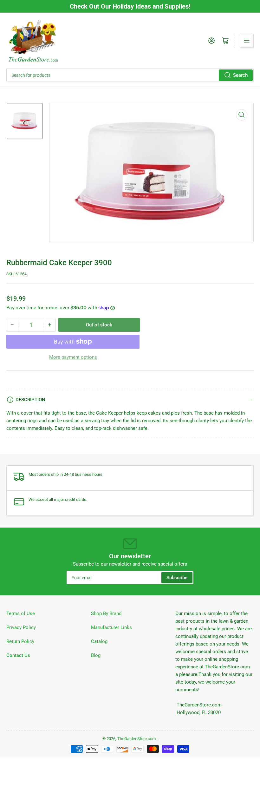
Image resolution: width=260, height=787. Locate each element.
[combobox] (130, 75)
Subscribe (176, 577)
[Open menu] (247, 41)
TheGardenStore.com (136, 738)
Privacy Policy (21, 627)
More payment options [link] (73, 357)
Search (240, 75)
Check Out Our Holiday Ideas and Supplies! (130, 6)
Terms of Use (20, 613)
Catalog (99, 641)
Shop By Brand (106, 613)
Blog (96, 655)
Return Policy (20, 641)
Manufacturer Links (111, 627)
